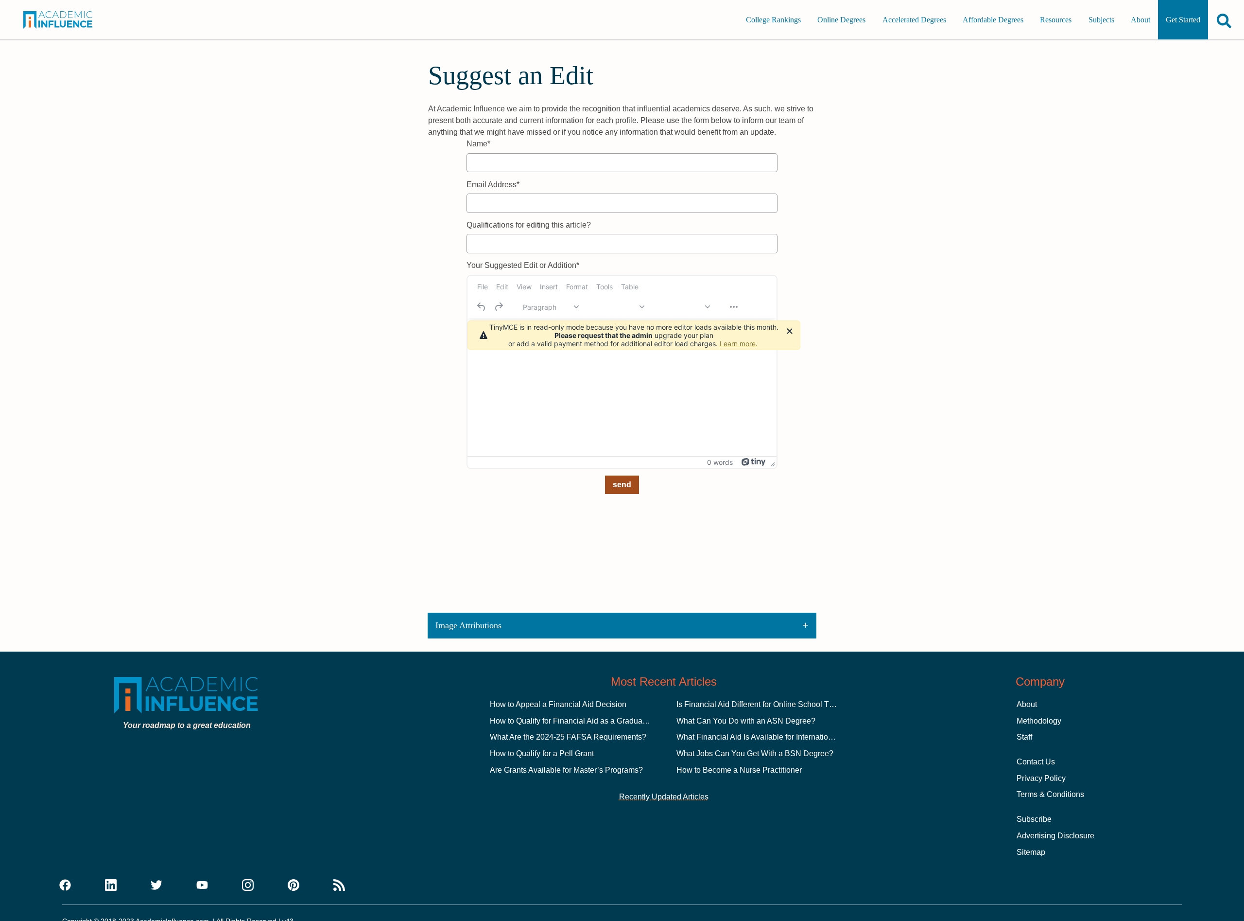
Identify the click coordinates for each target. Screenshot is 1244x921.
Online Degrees (841, 20)
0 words (720, 462)
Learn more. (739, 343)
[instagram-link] (248, 885)
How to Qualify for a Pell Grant (542, 753)
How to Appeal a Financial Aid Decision (558, 704)
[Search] (1224, 20)
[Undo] (481, 307)
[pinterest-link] (293, 885)
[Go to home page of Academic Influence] (69, 20)
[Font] (616, 307)
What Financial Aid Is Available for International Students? (776, 737)
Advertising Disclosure (1055, 836)
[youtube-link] (202, 885)
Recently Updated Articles (663, 797)
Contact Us (1036, 762)
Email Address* (492, 184)
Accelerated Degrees (914, 20)
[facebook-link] (65, 885)
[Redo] (498, 307)
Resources (1055, 20)
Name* (478, 144)
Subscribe (1034, 819)
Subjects (1101, 20)
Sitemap (1031, 852)
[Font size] (681, 307)
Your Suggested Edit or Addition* (522, 265)
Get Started (1183, 20)
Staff (1024, 737)
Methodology (1039, 721)
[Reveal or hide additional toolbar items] (734, 307)
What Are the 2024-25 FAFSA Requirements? (568, 737)
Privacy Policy (1041, 778)
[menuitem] (482, 287)
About (1140, 20)
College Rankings (773, 20)
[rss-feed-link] (339, 885)
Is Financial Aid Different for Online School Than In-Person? (779, 704)
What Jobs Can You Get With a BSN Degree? (754, 753)
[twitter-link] (156, 885)
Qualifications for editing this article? (528, 225)
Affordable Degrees (993, 20)
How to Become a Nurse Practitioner (739, 770)
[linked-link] (111, 885)
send (622, 484)
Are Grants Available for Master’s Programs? (566, 770)
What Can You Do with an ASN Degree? (745, 721)
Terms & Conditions (1050, 794)
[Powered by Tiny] (754, 462)
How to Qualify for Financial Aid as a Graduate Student (583, 721)
